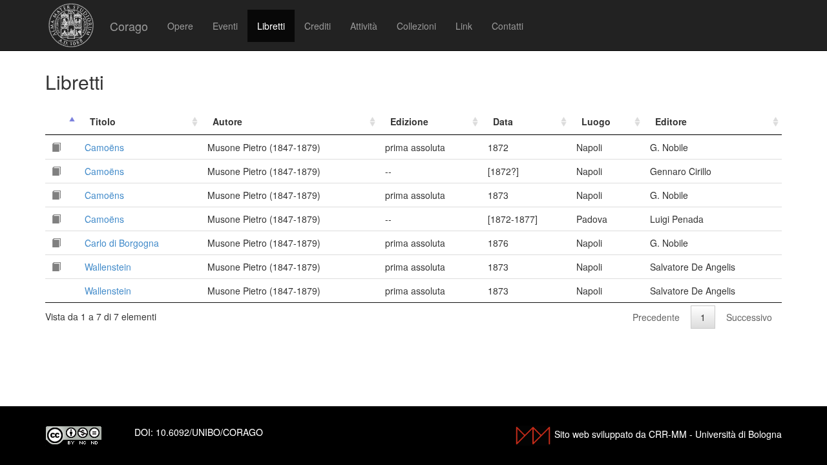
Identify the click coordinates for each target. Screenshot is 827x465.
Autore (227, 121)
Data (503, 121)
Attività (363, 25)
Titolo (103, 121)
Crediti (317, 25)
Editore (671, 121)
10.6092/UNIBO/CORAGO (209, 432)
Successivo (749, 317)
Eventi (225, 25)
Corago (129, 25)
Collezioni (416, 25)
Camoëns (104, 147)
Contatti (507, 25)
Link (463, 25)
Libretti (271, 25)
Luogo (596, 121)
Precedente (656, 317)
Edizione (409, 121)
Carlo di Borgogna (122, 242)
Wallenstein (108, 266)
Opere (180, 25)
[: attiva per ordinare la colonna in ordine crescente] (61, 121)
